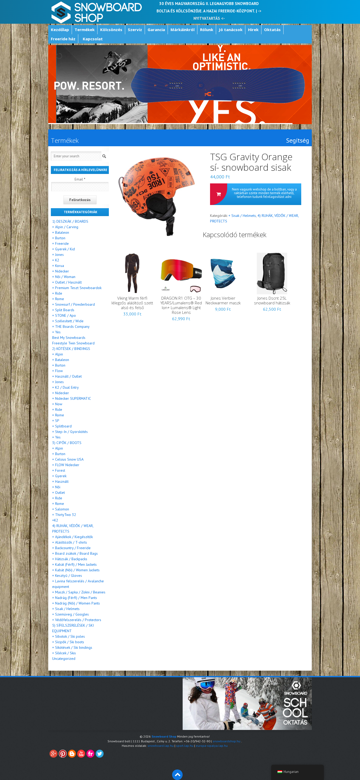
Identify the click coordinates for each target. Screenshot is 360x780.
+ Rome (58, 298)
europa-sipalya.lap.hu (212, 746)
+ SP (55, 420)
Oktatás (272, 29)
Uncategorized (63, 658)
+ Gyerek (59, 476)
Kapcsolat (93, 38)
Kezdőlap (60, 29)
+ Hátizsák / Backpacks (69, 559)
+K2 (55, 520)
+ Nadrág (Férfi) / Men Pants (74, 597)
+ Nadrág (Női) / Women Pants (76, 603)
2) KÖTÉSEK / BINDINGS (71, 348)
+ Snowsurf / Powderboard (73, 304)
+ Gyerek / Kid (63, 249)
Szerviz (135, 29)
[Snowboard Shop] (97, 12)
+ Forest (58, 470)
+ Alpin (57, 354)
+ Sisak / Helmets (242, 215)
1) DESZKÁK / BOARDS (70, 221)
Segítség (297, 140)
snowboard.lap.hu (161, 746)
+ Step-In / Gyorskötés (70, 431)
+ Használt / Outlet (67, 376)
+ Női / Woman (63, 276)
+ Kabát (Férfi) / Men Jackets (74, 564)
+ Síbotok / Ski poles (68, 636)
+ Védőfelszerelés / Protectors (76, 619)
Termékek (85, 29)
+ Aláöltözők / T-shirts (69, 542)
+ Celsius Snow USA (68, 459)
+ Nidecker (60, 271)
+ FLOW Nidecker (65, 464)
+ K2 (55, 260)
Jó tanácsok (230, 29)
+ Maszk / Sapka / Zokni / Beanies (78, 592)
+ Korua (58, 265)
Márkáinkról (182, 29)
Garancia (156, 29)
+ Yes (56, 332)
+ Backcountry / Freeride (71, 547)
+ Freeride (60, 243)
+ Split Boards (63, 310)
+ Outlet (58, 492)
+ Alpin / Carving (65, 227)
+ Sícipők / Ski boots (68, 642)
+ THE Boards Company (71, 326)
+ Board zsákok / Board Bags (75, 553)
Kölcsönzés (111, 29)
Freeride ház (63, 38)
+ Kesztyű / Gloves (67, 575)
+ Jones (58, 254)
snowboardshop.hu (226, 741)
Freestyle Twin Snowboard (73, 343)
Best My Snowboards (68, 337)
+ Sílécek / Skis (64, 653)
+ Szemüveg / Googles (70, 614)
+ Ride (57, 293)
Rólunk (206, 29)
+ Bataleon (60, 232)
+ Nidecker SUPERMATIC (71, 398)
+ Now (57, 404)
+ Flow (57, 370)
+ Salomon (60, 509)
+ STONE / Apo (64, 315)
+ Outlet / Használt (67, 282)
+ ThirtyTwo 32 (64, 514)
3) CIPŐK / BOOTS (66, 442)
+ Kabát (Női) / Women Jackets (76, 570)
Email (80, 179)
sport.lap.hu (184, 746)
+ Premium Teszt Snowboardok (76, 287)
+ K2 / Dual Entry (65, 387)
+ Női (56, 487)
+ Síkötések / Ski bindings (72, 647)
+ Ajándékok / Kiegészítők (72, 536)
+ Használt (60, 481)
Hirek (253, 29)
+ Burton (58, 238)
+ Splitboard (62, 426)
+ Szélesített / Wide (68, 321)
